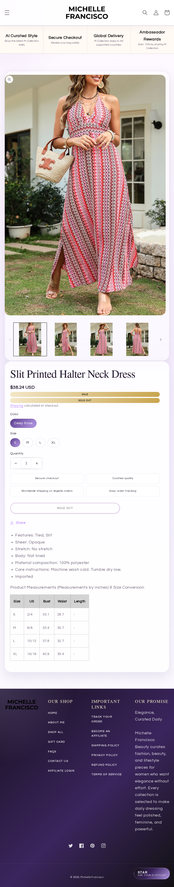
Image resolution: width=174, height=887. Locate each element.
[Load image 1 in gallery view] (30, 339)
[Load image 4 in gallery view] (137, 339)
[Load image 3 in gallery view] (101, 339)
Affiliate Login (61, 770)
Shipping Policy (105, 745)
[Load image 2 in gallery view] (65, 339)
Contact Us (58, 761)
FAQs (52, 751)
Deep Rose (23, 423)
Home (52, 712)
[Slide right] (161, 339)
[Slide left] (10, 339)
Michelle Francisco (92, 877)
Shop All (55, 732)
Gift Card (56, 741)
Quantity (17, 453)
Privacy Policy (105, 755)
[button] (7, 12)
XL (53, 442)
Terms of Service (107, 774)
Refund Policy (104, 764)
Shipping (16, 405)
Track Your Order (102, 719)
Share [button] (20, 522)
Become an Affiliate (101, 733)
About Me (56, 722)
